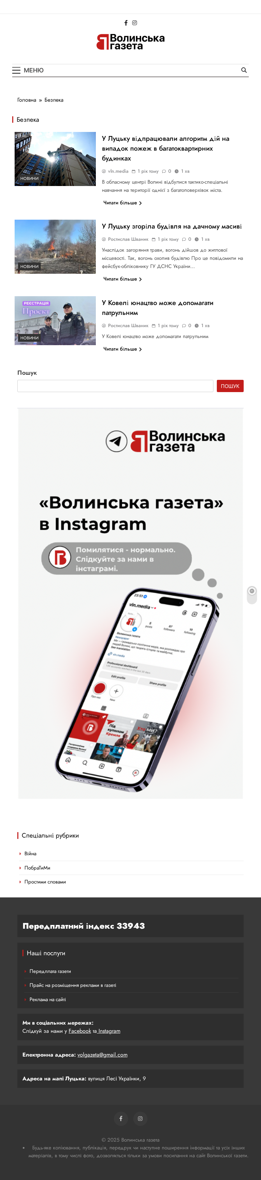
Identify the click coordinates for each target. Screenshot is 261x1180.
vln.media (118, 171)
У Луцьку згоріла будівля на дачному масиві (172, 226)
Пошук (27, 372)
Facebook (80, 1031)
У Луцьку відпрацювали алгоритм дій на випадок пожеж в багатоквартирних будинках (165, 148)
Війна (30, 853)
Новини (29, 178)
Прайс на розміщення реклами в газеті (73, 985)
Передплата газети (50, 971)
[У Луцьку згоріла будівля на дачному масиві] (55, 247)
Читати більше (120, 202)
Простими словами (45, 882)
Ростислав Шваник (128, 239)
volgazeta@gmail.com (102, 1055)
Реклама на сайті (48, 999)
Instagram (108, 1031)
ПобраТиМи (37, 868)
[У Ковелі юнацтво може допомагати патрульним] (55, 320)
